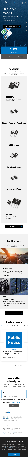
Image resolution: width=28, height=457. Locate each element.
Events (24, 325)
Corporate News (5, 325)
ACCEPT (14, 454)
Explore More (14, 52)
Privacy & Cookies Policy (16, 402)
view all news (18, 365)
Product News (16, 325)
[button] (26, 22)
